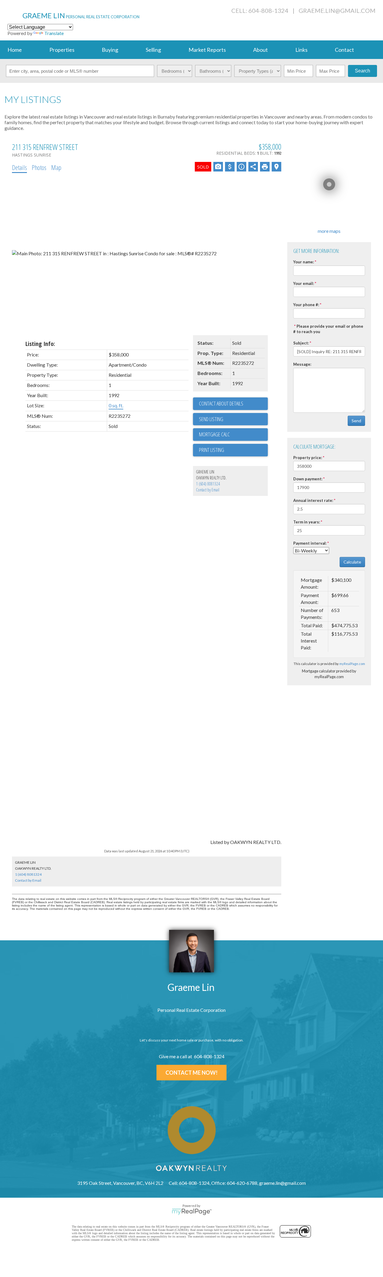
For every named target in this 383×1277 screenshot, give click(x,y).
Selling (153, 49)
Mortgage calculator (233, 434)
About (260, 49)
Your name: (303, 261)
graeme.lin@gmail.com (337, 10)
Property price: (307, 457)
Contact (344, 49)
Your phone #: (306, 304)
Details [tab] (19, 167)
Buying (110, 49)
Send (356, 420)
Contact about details (221, 403)
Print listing (211, 449)
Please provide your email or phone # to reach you (328, 329)
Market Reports (207, 49)
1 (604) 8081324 (208, 484)
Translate (54, 33)
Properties (62, 49)
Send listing (211, 419)
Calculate (352, 561)
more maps (329, 231)
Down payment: (307, 478)
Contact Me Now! (191, 1072)
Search (362, 70)
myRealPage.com (352, 664)
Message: (302, 364)
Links (301, 49)
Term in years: (306, 522)
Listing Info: (40, 344)
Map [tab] (56, 167)
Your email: (303, 283)
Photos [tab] (39, 167)
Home (14, 49)
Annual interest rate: (313, 500)
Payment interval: (309, 543)
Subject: (301, 343)
